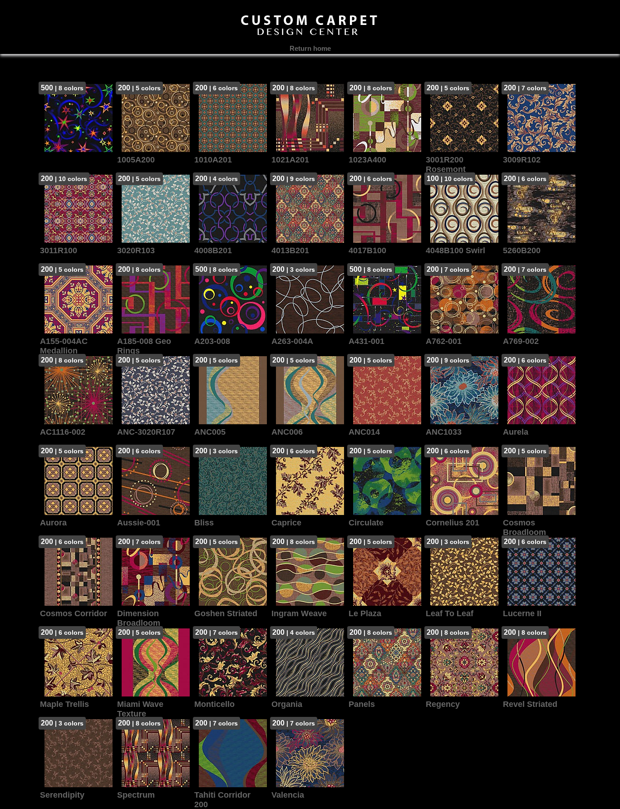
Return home (310, 48)
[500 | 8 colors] (76, 160)
